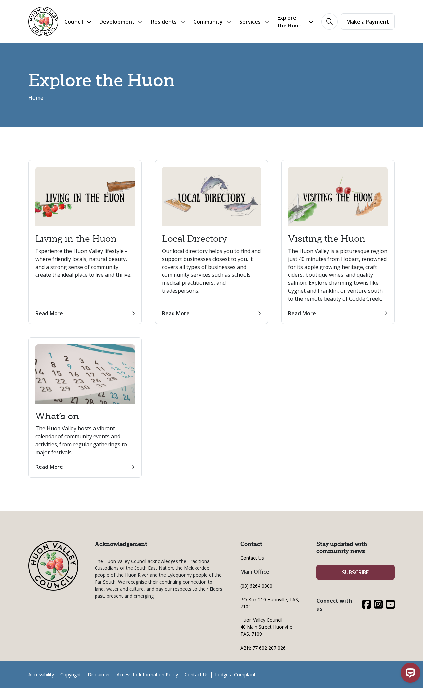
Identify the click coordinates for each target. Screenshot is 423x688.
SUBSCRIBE (355, 572)
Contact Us (252, 558)
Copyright (70, 674)
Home (35, 97)
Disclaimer (99, 674)
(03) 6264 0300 (256, 586)
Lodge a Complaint (235, 674)
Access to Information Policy (147, 674)
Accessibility (41, 674)
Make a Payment (367, 21)
